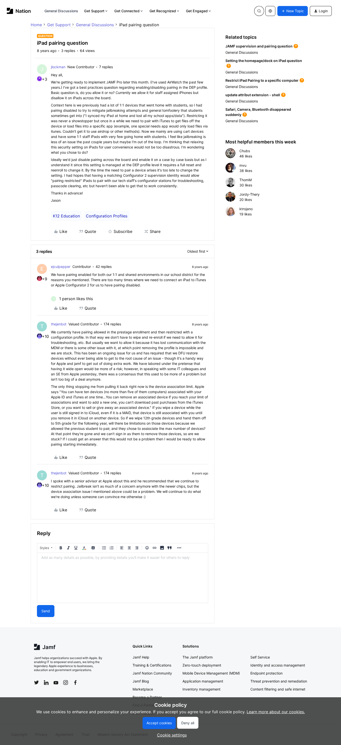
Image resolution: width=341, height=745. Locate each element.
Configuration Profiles (106, 215)
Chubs (244, 151)
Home (36, 24)
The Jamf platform (197, 657)
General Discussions (61, 11)
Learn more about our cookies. (276, 711)
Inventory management (201, 689)
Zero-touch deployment (201, 665)
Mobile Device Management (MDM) (211, 673)
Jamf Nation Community (152, 673)
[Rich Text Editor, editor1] (122, 578)
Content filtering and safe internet (277, 689)
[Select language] (270, 11)
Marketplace (143, 689)
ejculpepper (60, 266)
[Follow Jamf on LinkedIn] (46, 682)
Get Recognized (163, 11)
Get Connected (126, 11)
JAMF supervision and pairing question (259, 46)
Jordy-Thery (249, 194)
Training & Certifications (152, 665)
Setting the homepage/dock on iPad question (263, 60)
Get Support (94, 11)
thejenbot (58, 324)
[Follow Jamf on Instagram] (65, 682)
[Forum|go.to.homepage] (19, 11)
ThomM (245, 180)
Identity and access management (277, 665)
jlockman (58, 67)
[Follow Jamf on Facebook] (75, 682)
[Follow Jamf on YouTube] (55, 682)
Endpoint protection (266, 673)
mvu (242, 165)
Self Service (260, 657)
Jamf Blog (141, 681)
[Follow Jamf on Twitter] (36, 683)
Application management (202, 681)
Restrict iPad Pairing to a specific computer (262, 80)
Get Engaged (197, 11)
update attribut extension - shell (252, 95)
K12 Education (66, 215)
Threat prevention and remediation (278, 681)
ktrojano (246, 209)
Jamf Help (141, 657)
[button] (292, 11)
